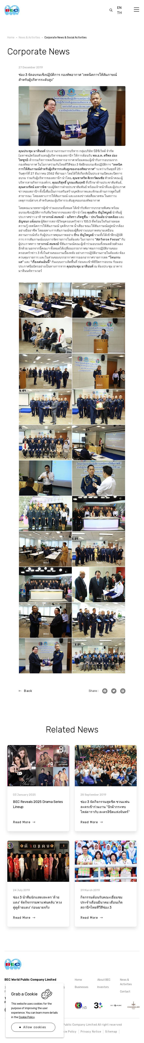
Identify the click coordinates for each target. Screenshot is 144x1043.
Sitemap (111, 1031)
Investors (103, 987)
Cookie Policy (26, 1017)
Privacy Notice (91, 1031)
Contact (125, 991)
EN (119, 8)
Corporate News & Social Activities (65, 37)
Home (78, 979)
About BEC (103, 979)
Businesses (81, 987)
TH (119, 13)
